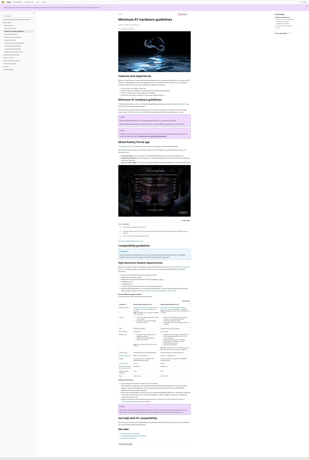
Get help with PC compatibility (130, 433)
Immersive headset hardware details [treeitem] (14, 43)
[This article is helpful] (289, 33)
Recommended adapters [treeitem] (11, 34)
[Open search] (301, 2)
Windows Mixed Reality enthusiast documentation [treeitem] (16, 19)
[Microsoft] (3, 2)
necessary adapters (127, 401)
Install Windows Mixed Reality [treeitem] (13, 46)
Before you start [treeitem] (9, 25)
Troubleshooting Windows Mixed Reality (133, 436)
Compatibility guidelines (282, 23)
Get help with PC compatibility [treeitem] (13, 37)
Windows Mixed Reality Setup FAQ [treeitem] (14, 52)
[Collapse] (34, 13)
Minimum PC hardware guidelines (285, 19)
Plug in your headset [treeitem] (10, 40)
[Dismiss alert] (307, 6)
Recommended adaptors (128, 438)
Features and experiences (283, 17)
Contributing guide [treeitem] (8, 69)
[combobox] (18, 16)
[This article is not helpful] (291, 33)
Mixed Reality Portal (179, 104)
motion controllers (126, 368)
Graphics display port (125, 355)
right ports (138, 112)
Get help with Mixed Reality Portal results (130, 241)
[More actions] (189, 14)
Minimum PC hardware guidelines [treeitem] (14, 31)
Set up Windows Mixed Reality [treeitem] (13, 49)
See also (278, 28)
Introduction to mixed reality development (153, 136)
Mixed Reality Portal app (282, 21)
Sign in (305, 2)
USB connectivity (123, 363)
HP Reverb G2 (167, 267)
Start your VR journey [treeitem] (10, 28)
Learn (120, 14)
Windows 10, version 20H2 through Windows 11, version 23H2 (157, 291)
